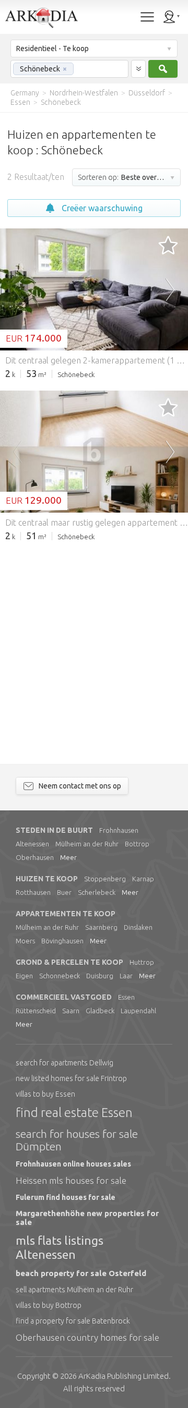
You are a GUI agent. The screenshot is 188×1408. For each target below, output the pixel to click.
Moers (25, 940)
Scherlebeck (96, 892)
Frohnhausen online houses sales (73, 1164)
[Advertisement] (94, 647)
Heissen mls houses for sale (71, 1180)
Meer (68, 857)
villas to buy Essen (45, 1094)
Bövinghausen (62, 940)
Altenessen (32, 843)
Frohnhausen (118, 830)
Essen (126, 997)
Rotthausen (33, 892)
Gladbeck (100, 1010)
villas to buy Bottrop (48, 1305)
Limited (123, 1375)
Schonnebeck (59, 975)
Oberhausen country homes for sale (87, 1337)
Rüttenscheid (36, 1010)
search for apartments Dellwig (64, 1063)
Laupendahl (138, 1010)
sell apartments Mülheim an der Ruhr (74, 1289)
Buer (64, 892)
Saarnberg (101, 927)
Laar (126, 975)
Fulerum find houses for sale (65, 1197)
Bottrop (137, 843)
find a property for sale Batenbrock (73, 1321)
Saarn (70, 1010)
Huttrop (142, 962)
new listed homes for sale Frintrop (71, 1078)
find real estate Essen (74, 1113)
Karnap (143, 878)
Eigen (24, 975)
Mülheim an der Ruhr (87, 843)
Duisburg (99, 975)
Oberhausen (35, 857)
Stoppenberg (105, 878)
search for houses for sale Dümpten (77, 1139)
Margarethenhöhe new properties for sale (87, 1218)
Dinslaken (138, 927)
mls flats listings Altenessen (59, 1247)
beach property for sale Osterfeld (81, 1273)
